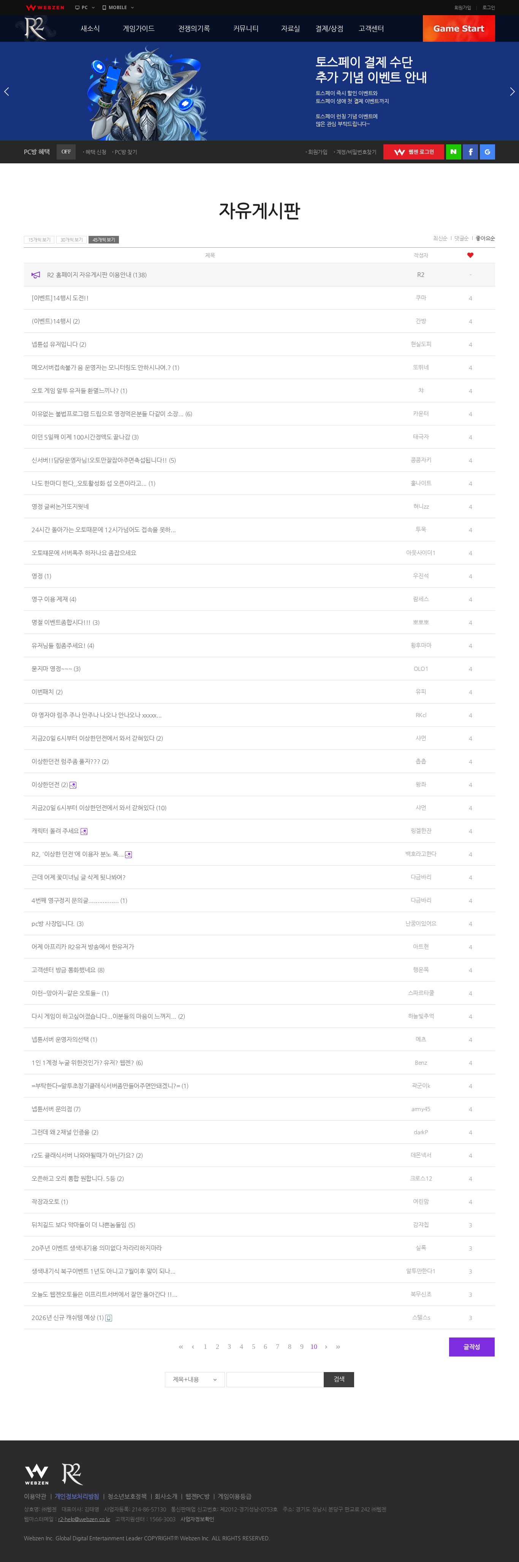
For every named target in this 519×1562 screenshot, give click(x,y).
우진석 (421, 575)
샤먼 (421, 738)
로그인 (489, 7)
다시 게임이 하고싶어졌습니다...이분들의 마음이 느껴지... (108, 1016)
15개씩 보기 (39, 239)
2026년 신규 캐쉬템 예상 (68, 1317)
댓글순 (461, 238)
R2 (35, 28)
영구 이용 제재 (54, 599)
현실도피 (421, 344)
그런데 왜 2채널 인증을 (65, 1132)
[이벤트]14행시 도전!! (60, 298)
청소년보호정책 (127, 1496)
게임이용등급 (234, 1496)
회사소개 (166, 1496)
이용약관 (35, 1496)
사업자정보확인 (197, 1519)
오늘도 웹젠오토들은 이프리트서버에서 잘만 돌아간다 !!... (104, 1294)
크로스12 (421, 1178)
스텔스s (421, 1317)
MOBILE (118, 7)
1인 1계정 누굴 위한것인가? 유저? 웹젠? (87, 1062)
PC (85, 7)
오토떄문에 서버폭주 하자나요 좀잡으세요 (84, 553)
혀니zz (421, 506)
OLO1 (421, 668)
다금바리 (421, 877)
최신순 (440, 238)
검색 (339, 1379)
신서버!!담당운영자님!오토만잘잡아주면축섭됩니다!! (104, 460)
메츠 (421, 1039)
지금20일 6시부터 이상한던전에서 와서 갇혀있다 (97, 738)
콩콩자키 (421, 460)
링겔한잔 (421, 830)
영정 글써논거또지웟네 (60, 506)
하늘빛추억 (421, 1016)
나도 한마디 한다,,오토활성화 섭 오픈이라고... (93, 483)
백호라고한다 (421, 854)
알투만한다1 (420, 1271)
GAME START (459, 28)
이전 (6, 91)
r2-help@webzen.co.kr (84, 1519)
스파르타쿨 (421, 993)
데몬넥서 (421, 1155)
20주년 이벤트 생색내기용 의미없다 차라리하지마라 (97, 1248)
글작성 (472, 1346)
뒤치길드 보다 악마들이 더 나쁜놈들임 (83, 1224)
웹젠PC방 (197, 1496)
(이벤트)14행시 (56, 321)
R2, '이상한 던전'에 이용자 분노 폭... (78, 854)
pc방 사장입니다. (58, 923)
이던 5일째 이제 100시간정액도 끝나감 (85, 437)
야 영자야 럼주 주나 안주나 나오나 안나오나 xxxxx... (97, 715)
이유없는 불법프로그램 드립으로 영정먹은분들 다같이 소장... (112, 413)
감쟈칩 (421, 1224)
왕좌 (421, 784)
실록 (421, 1247)
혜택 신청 (95, 152)
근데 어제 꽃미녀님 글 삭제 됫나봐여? (79, 877)
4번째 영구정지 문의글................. (79, 900)
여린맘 (421, 1201)
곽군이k (421, 1085)
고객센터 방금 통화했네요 (68, 970)
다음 (512, 91)
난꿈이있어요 (421, 923)
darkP (421, 1132)
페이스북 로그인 (470, 152)
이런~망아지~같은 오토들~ (70, 993)
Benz (421, 1062)
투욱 (421, 529)
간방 (421, 321)
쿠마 (421, 297)
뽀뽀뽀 (421, 622)
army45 (420, 1108)
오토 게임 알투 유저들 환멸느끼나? (79, 390)
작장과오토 (50, 1201)
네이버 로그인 (453, 152)
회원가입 (462, 7)
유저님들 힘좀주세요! (63, 645)
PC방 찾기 (126, 152)
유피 (421, 691)
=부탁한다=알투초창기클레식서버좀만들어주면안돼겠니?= (110, 1085)
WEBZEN (36, 1474)
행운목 (421, 969)
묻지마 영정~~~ (56, 668)
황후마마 (421, 645)
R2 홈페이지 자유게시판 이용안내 (97, 274)
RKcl (421, 714)
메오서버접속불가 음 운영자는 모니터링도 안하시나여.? (105, 367)
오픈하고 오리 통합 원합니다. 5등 (78, 1178)
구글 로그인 (487, 152)
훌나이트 (421, 483)
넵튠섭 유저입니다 (59, 344)
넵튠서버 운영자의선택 (64, 1039)
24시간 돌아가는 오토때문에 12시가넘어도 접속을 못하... (104, 529)
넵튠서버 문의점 (56, 1109)
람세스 (421, 599)
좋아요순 (485, 238)
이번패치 (47, 692)
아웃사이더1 (420, 552)
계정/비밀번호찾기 (356, 152)
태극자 (421, 436)
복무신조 (421, 1294)
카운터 (421, 413)
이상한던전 (50, 784)
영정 (41, 576)
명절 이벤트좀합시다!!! (66, 622)
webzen (45, 7)
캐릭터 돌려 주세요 (56, 831)
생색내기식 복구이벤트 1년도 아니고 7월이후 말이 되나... (104, 1271)
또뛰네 (421, 367)
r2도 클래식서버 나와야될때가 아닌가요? (87, 1155)
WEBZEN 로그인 (413, 152)
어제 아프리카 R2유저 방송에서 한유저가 (83, 946)
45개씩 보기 (104, 239)
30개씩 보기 (71, 239)
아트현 (421, 946)
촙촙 (421, 761)
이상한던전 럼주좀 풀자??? (70, 761)
